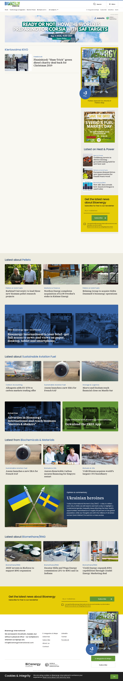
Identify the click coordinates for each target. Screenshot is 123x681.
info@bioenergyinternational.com (19, 643)
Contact (46, 646)
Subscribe (103, 10)
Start (6, 10)
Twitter (64, 637)
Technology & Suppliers (17, 10)
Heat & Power (31, 10)
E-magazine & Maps (92, 10)
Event (116, 10)
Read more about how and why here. (56, 677)
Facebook (65, 640)
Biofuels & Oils (42, 10)
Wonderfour (48, 671)
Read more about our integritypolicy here (100, 227)
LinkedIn (64, 633)
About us (46, 643)
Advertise (111, 10)
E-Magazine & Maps (103, 658)
